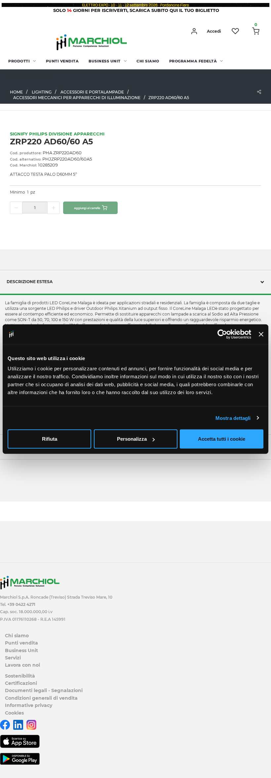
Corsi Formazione (29, 77)
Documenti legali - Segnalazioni (44, 690)
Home (16, 92)
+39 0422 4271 (21, 604)
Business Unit (105, 61)
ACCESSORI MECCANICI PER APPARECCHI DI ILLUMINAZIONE (76, 97)
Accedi (214, 31)
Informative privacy (28, 705)
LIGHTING (42, 92)
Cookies (14, 713)
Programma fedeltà (193, 61)
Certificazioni (21, 683)
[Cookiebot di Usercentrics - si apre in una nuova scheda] (222, 334)
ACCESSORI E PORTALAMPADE (92, 92)
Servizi (13, 658)
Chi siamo (147, 61)
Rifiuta (49, 439)
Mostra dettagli (233, 418)
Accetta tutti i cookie (221, 439)
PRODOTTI (19, 61)
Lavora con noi (22, 665)
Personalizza (132, 439)
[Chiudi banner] (261, 334)
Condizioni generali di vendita (41, 698)
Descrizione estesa (30, 281)
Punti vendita (62, 61)
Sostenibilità (20, 676)
